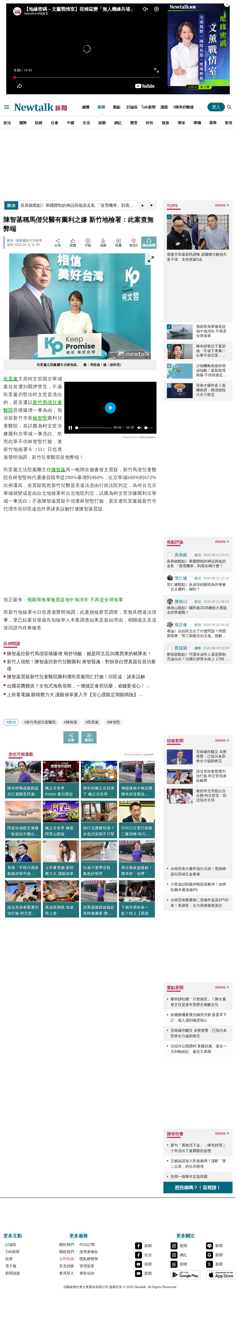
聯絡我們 (66, 1252)
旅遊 (165, 123)
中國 (70, 123)
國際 (23, 123)
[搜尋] (229, 107)
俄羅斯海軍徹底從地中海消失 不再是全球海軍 (75, 599)
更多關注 (185, 1235)
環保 (181, 123)
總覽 (86, 107)
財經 (38, 123)
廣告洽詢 (87, 1273)
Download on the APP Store (221, 1274)
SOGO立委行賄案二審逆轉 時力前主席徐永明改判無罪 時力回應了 (137, 831)
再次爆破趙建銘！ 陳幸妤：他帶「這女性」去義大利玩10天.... (137, 871)
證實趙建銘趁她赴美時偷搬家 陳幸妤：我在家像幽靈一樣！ (99, 910)
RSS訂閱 (87, 1245)
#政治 (11, 722)
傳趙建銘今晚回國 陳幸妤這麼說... (137, 791)
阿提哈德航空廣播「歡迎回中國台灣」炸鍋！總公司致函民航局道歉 (23, 831)
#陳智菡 (70, 722)
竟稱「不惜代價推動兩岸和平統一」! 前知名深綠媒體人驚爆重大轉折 (23, 871)
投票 (9, 1259)
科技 (149, 123)
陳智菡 (58, 469)
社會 (54, 123)
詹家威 (21, 240)
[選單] (6, 107)
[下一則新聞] (151, 205)
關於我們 (66, 1245)
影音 (229, 123)
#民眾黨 (92, 722)
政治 (7, 123)
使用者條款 (89, 1252)
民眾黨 (10, 378)
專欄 (197, 123)
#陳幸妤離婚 (183, 107)
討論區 (132, 107)
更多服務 (78, 1235)
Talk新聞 (148, 107)
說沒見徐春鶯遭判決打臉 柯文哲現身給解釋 (23, 910)
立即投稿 (66, 1259)
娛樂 (102, 123)
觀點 (117, 107)
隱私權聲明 (89, 1259)
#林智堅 (113, 722)
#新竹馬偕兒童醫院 (40, 722)
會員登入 (66, 1273)
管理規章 (87, 1266)
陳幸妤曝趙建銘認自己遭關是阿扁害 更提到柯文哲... (23, 791)
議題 (164, 107)
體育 (134, 123)
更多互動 (12, 1235)
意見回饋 (66, 1266)
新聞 (101, 107)
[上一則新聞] (142, 205)
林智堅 (40, 418)
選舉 (213, 123)
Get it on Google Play (186, 1274)
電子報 (10, 1266)
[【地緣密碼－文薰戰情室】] (199, 48)
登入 (216, 107)
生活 (86, 123)
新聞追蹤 (12, 1273)
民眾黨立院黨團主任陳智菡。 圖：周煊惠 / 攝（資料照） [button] (80, 365)
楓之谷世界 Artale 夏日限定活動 (59, 794)
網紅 (118, 123)
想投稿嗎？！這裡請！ (198, 1187)
